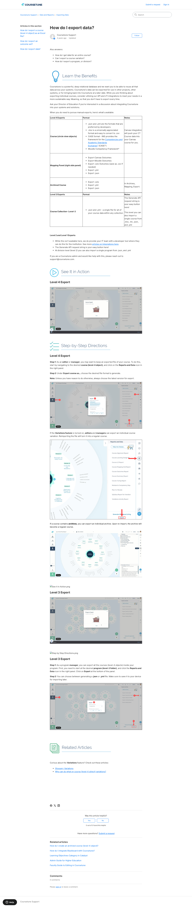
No (103, 820)
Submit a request (153, 4)
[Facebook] (51, 805)
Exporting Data (63, 15)
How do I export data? (30, 49)
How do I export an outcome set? (29, 42)
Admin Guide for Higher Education (65, 860)
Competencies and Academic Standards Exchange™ (105, 142)
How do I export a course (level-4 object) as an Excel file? (32, 33)
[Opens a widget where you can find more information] (10, 902)
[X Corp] (55, 805)
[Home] (32, 4)
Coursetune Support (28, 15)
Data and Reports (47, 15)
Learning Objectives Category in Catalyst (69, 855)
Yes (89, 820)
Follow (137, 35)
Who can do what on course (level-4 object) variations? (80, 771)
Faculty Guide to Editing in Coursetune (68, 865)
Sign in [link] (166, 4)
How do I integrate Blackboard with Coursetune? (72, 850)
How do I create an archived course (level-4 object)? (74, 846)
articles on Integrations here (105, 244)
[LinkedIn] (58, 805)
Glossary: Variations (64, 768)
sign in (58, 887)
